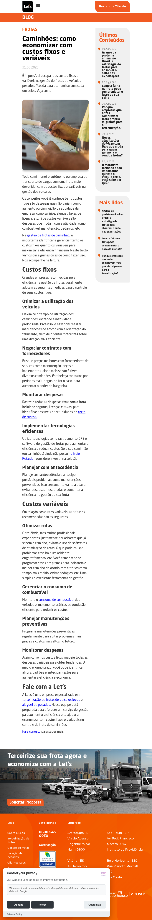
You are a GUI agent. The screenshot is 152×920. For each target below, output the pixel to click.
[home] (27, 6)
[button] (38, 5)
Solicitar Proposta (25, 802)
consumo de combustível (56, 600)
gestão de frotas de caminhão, (48, 235)
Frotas (29, 30)
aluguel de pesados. (36, 705)
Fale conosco (31, 731)
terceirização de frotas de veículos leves (51, 700)
